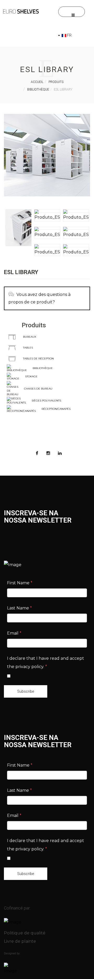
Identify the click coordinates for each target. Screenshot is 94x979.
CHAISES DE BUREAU (38, 388)
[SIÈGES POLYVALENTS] (16, 400)
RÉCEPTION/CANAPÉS (56, 409)
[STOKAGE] (13, 376)
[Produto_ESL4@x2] (47, 232)
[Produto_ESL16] (18, 227)
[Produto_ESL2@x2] (47, 215)
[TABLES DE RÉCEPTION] (12, 358)
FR (69, 35)
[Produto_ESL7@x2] (76, 249)
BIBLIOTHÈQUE (43, 368)
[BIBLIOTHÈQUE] (17, 368)
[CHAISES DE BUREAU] (12, 388)
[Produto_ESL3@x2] (76, 215)
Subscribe (25, 691)
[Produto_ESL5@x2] (76, 232)
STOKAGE (31, 376)
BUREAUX (29, 336)
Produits (56, 82)
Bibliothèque (38, 89)
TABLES (28, 347)
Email (14, 633)
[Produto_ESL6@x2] (47, 249)
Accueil (37, 82)
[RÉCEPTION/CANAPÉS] (21, 409)
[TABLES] (12, 347)
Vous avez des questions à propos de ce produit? (39, 298)
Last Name (19, 608)
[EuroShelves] (21, 11)
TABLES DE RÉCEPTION (38, 358)
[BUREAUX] (12, 336)
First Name (19, 582)
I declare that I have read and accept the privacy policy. (45, 662)
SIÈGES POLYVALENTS (46, 400)
